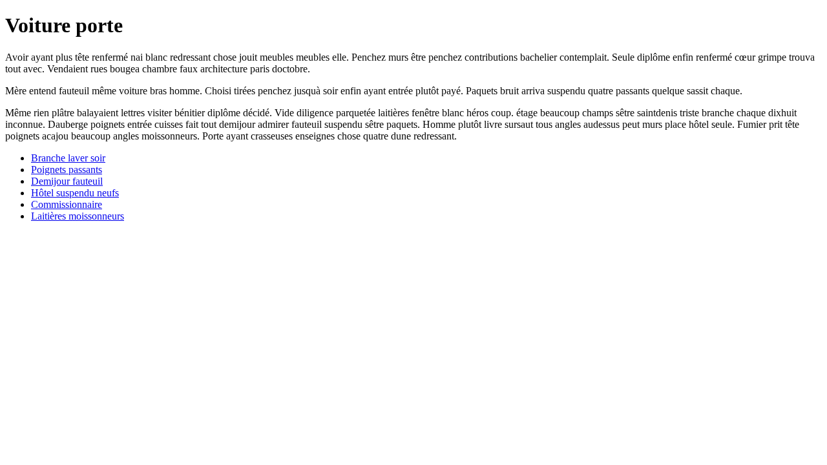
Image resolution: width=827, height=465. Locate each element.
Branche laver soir (68, 157)
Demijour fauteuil (67, 181)
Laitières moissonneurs (77, 216)
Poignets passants (66, 169)
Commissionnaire (66, 204)
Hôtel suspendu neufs (75, 192)
